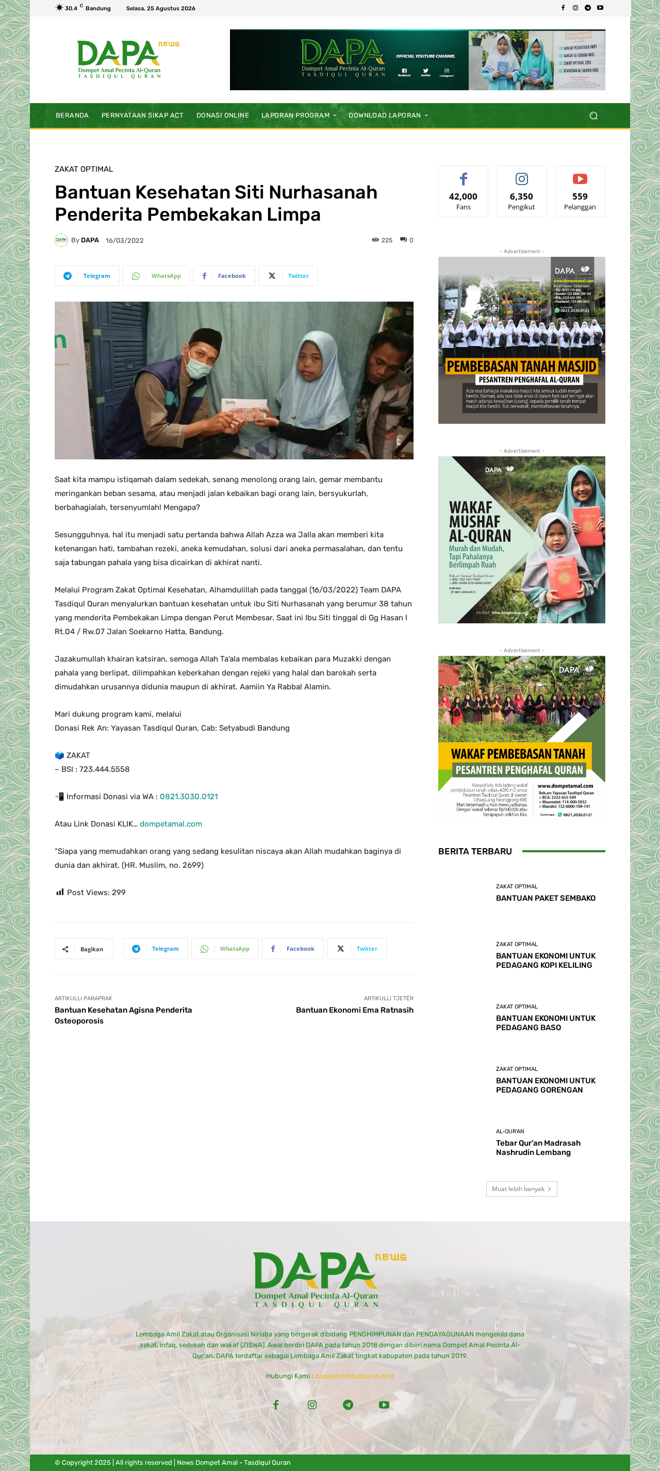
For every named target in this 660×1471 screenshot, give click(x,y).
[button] (593, 115)
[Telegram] (588, 8)
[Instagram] (575, 8)
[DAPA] (63, 240)
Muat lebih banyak (518, 1188)
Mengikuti (522, 173)
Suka (463, 173)
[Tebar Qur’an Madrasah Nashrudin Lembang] (463, 1143)
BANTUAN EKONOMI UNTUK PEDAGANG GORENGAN (546, 1085)
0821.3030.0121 (189, 796)
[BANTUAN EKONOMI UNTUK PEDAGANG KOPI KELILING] (463, 956)
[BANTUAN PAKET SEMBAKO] (463, 893)
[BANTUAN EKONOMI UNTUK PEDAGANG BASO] (463, 1018)
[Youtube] (600, 8)
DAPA (90, 240)
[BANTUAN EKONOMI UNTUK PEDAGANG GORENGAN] (463, 1080)
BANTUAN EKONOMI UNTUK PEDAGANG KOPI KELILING (546, 960)
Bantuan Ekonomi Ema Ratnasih (355, 1010)
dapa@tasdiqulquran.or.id (354, 1376)
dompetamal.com (171, 824)
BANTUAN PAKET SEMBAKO (546, 898)
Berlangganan (580, 173)
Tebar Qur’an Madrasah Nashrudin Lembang (538, 1147)
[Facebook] (563, 8)
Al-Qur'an (510, 1131)
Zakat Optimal (84, 169)
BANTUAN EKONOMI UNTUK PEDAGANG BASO (546, 1023)
